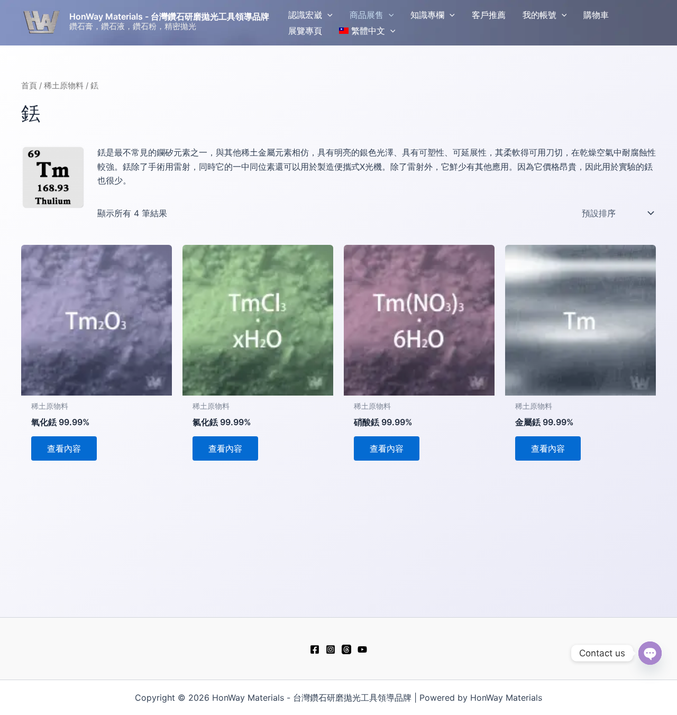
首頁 (29, 85)
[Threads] (346, 649)
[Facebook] (314, 649)
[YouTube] (362, 649)
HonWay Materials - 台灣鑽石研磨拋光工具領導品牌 (169, 16)
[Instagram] (330, 649)
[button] (327, 15)
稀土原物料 (64, 85)
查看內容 (64, 448)
